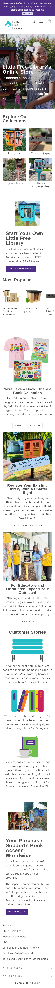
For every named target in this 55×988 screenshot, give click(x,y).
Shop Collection (27, 425)
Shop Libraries (20, 268)
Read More (17, 911)
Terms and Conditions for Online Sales (25, 958)
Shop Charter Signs (27, 525)
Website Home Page (14, 936)
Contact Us (12, 976)
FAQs (6, 942)
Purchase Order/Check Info (18, 953)
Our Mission (13, 968)
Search (7, 925)
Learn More (27, 621)
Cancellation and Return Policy (21, 947)
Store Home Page (13, 931)
